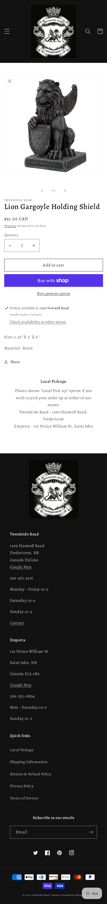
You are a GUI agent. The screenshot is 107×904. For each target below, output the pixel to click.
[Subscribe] (91, 832)
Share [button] (15, 361)
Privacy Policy (22, 785)
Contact (17, 623)
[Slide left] (42, 190)
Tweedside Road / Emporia (46, 895)
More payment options (53, 293)
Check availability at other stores (37, 321)
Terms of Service (24, 798)
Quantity (11, 234)
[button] (7, 31)
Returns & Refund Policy (30, 773)
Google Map (21, 567)
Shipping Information (28, 761)
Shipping (10, 226)
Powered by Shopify (73, 895)
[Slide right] (64, 190)
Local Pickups (22, 749)
